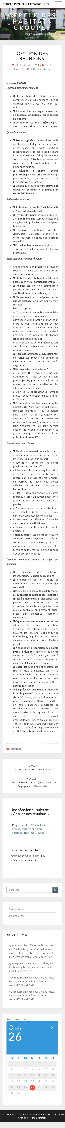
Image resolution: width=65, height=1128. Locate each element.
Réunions (15, 748)
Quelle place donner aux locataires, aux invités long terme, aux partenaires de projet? (31, 967)
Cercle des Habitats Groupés (25, 4)
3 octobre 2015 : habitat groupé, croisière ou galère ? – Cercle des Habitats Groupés (29, 828)
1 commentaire (41, 69)
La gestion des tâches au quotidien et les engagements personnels (32, 782)
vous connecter (32, 855)
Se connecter (16, 909)
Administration (38, 1117)
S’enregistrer (16, 915)
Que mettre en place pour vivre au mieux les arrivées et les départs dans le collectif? (32, 981)
